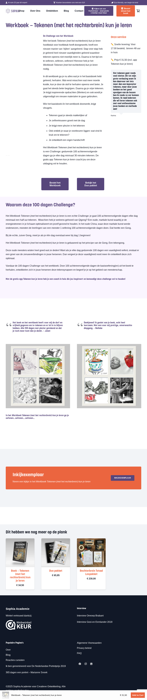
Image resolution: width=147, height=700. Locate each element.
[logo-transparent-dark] (13, 10)
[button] (55, 585)
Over (8, 650)
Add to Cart (137, 695)
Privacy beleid (84, 648)
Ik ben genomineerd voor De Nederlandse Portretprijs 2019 (36, 666)
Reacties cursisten (15, 660)
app (21, 279)
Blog (8, 655)
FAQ (79, 653)
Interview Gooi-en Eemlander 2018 (94, 622)
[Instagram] (85, 664)
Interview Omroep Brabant (90, 615)
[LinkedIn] (91, 664)
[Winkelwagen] (138, 11)
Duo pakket (55, 571)
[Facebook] (80, 664)
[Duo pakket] (55, 540)
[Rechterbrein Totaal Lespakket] (91, 540)
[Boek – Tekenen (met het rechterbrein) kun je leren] (20, 540)
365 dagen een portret (17, 672)
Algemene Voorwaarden (89, 643)
